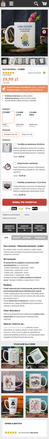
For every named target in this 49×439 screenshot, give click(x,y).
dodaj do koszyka (24, 202)
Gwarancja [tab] (40, 237)
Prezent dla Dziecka (18, 327)
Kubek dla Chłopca (9, 218)
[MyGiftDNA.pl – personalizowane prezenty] (3, 3)
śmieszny (7, 327)
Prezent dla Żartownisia (11, 215)
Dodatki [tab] (16, 237)
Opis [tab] (6, 237)
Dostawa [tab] (27, 237)
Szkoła (26, 215)
